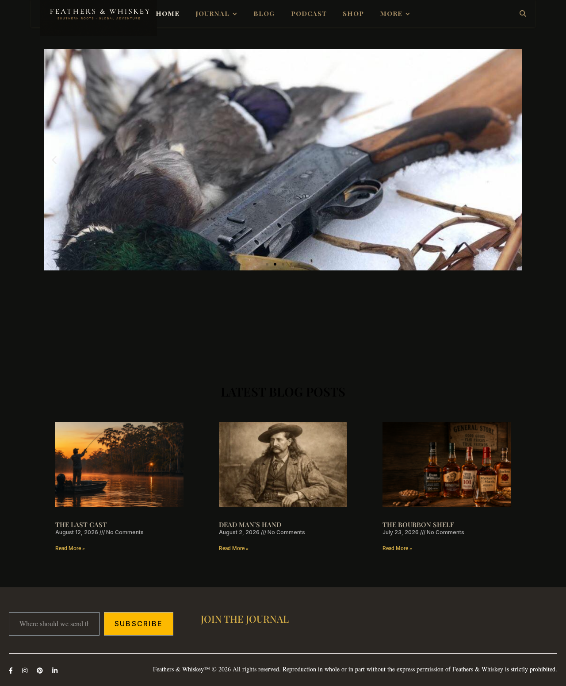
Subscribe (139, 623)
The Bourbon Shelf (418, 524)
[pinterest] (41, 670)
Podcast (309, 13)
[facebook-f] (12, 670)
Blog (264, 13)
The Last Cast (81, 524)
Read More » (70, 548)
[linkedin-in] (54, 670)
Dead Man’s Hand (250, 524)
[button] (54, 160)
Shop (353, 13)
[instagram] (25, 670)
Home (168, 13)
